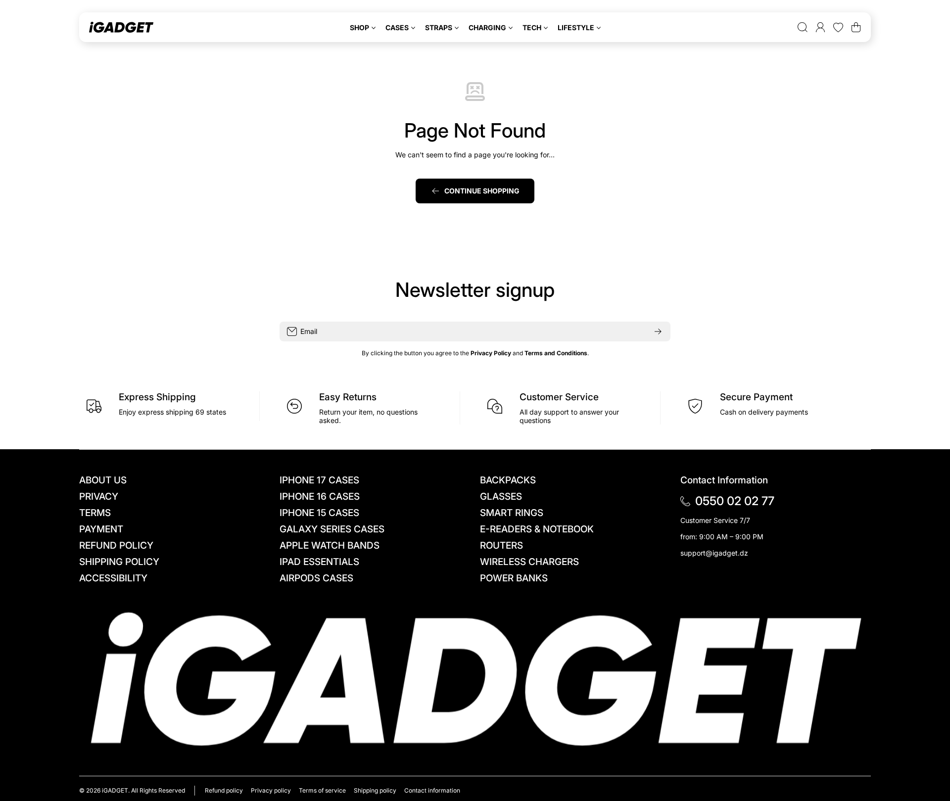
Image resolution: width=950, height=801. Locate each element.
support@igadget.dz (714, 553)
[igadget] (121, 27)
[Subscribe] (658, 331)
